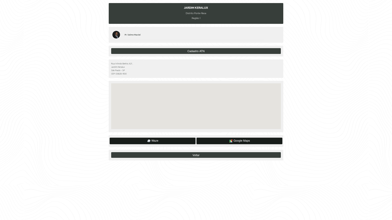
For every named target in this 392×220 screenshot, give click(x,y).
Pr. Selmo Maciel (133, 34)
